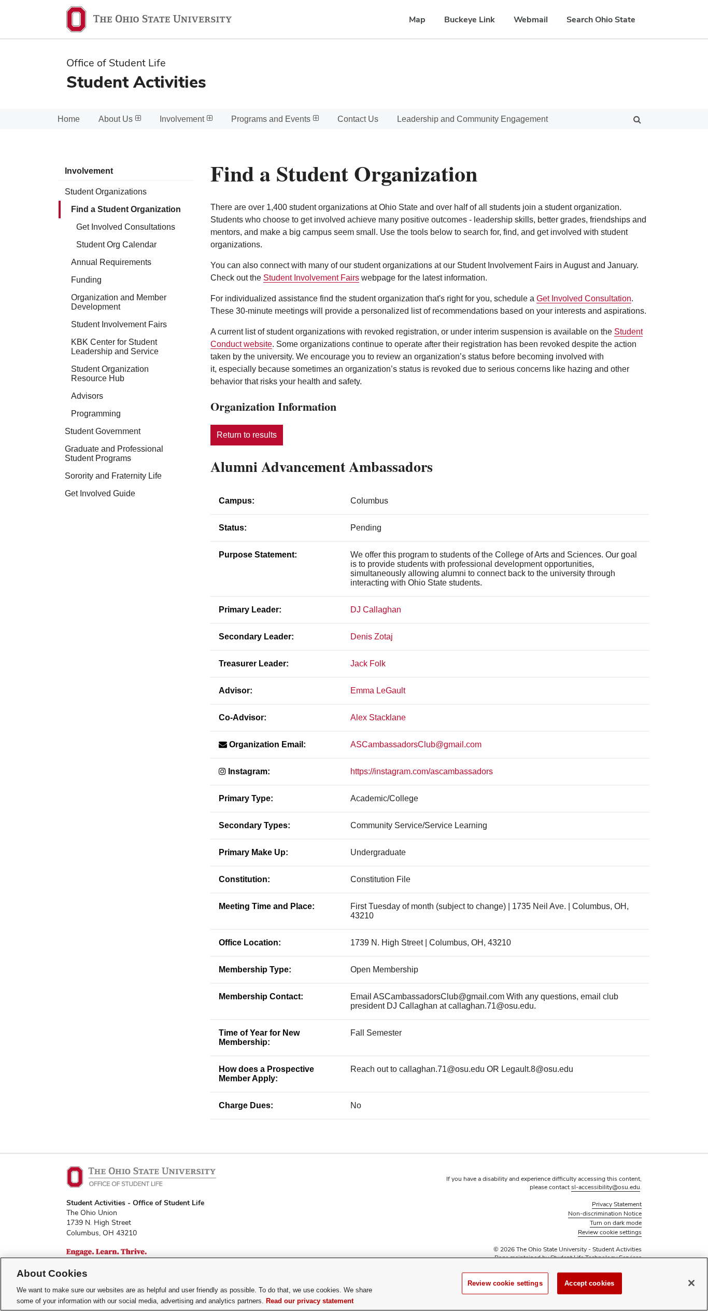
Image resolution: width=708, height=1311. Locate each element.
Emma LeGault (377, 690)
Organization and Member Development (118, 302)
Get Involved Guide (100, 493)
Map (417, 19)
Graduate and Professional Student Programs (114, 453)
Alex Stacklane (378, 717)
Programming (96, 413)
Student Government (102, 431)
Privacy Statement (617, 1204)
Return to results (247, 434)
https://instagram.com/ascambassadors (421, 771)
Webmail (531, 19)
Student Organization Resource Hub (110, 374)
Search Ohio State (601, 19)
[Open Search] (637, 119)
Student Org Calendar (116, 244)
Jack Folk (368, 663)
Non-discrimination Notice (605, 1213)
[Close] (691, 1283)
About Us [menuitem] (115, 119)
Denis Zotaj (371, 636)
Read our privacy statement (309, 1300)
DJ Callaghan (375, 609)
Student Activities (136, 81)
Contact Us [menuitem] (357, 119)
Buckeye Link (469, 19)
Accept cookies (589, 1283)
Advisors (87, 396)
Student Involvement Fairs (119, 324)
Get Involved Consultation (583, 298)
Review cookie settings (505, 1283)
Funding (86, 279)
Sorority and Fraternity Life (113, 475)
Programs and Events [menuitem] (270, 119)
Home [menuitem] (69, 119)
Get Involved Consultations (125, 226)
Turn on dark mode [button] (616, 1223)
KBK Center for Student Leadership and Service (115, 347)
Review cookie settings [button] (610, 1232)
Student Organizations (106, 191)
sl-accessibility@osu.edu (605, 1187)
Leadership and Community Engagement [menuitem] (472, 119)
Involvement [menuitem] (182, 119)
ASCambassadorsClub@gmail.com (416, 744)
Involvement (89, 170)
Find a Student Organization (126, 209)
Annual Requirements (111, 262)
